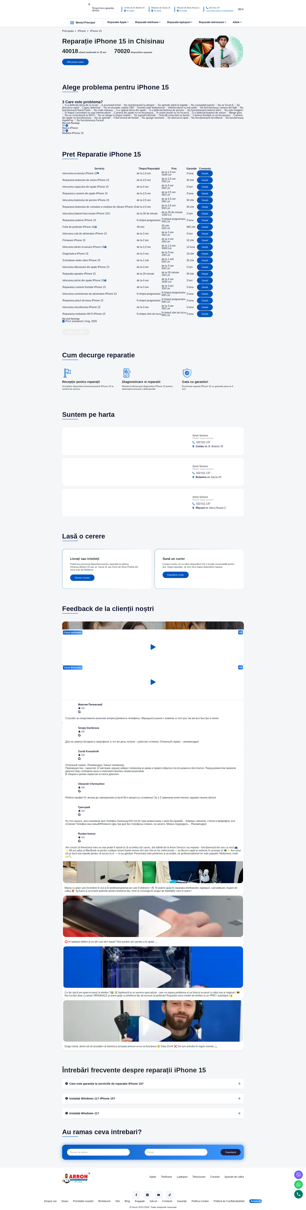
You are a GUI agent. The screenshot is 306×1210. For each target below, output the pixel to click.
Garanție (182, 1201)
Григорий (84, 807)
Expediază (230, 1152)
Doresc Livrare (82, 577)
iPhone (74, 128)
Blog (127, 1201)
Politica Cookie (200, 1201)
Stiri (117, 1201)
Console (215, 1176)
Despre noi (50, 1201)
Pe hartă (130, 11)
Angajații (140, 1201)
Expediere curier (175, 575)
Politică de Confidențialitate (229, 1201)
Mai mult (66, 123)
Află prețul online (75, 62)
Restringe (75, 123)
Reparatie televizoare (211, 22)
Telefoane (166, 1176)
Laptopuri (182, 1176)
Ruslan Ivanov (86, 833)
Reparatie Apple (117, 22)
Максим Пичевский (90, 704)
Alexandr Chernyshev (91, 784)
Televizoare (198, 1176)
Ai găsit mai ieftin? (76, 325)
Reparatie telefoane (147, 22)
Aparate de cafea (234, 1176)
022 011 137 (214, 8)
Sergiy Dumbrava (88, 728)
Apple (152, 1176)
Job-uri (153, 1201)
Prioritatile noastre (83, 1201)
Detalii (205, 173)
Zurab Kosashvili (88, 751)
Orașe (64, 1201)
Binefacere (104, 1201)
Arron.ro (256, 1201)
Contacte (167, 1201)
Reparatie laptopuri (178, 22)
